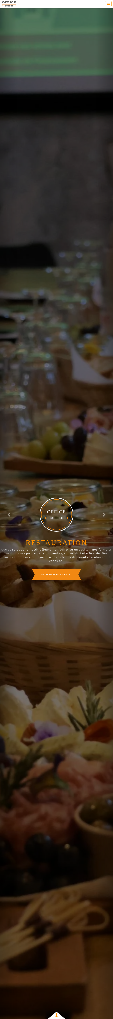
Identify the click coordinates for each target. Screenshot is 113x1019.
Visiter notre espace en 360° (56, 581)
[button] (8, 513)
